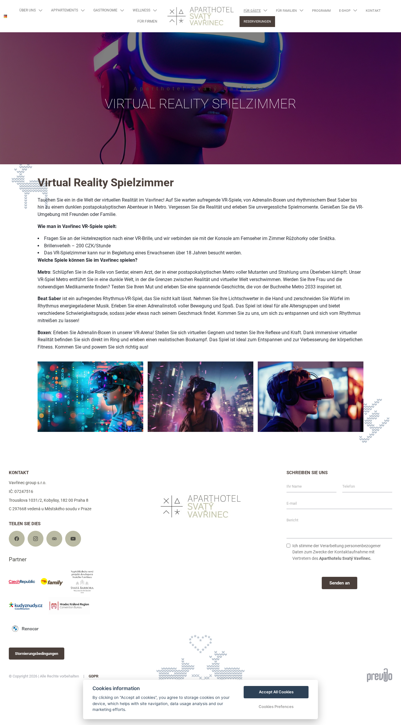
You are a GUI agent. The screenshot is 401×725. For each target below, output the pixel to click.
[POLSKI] (8, 43)
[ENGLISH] (8, 33)
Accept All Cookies (276, 691)
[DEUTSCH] (5, 16)
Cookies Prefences (276, 706)
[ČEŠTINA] (8, 24)
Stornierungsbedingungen (36, 653)
